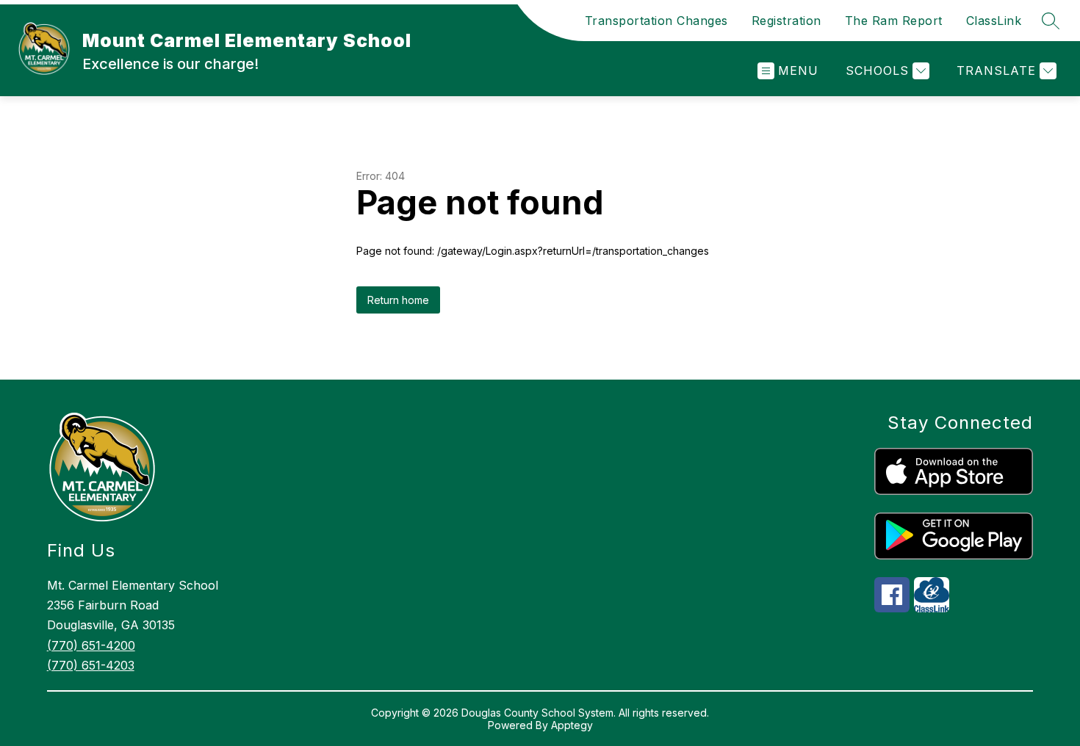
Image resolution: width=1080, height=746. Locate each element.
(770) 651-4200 (91, 645)
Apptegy (572, 725)
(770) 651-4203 (90, 665)
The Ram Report (894, 20)
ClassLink (994, 20)
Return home (398, 300)
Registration (786, 20)
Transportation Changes (656, 20)
